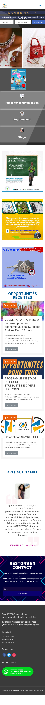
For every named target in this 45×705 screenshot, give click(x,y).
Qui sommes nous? (8, 642)
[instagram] (14, 655)
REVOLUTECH (38, 690)
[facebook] (4, 655)
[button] (2, 47)
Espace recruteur (8, 637)
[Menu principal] (40, 5)
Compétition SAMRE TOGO (22, 437)
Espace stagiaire (7, 639)
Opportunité (10, 305)
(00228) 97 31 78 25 (11, 624)
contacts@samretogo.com (30, 624)
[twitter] (9, 655)
